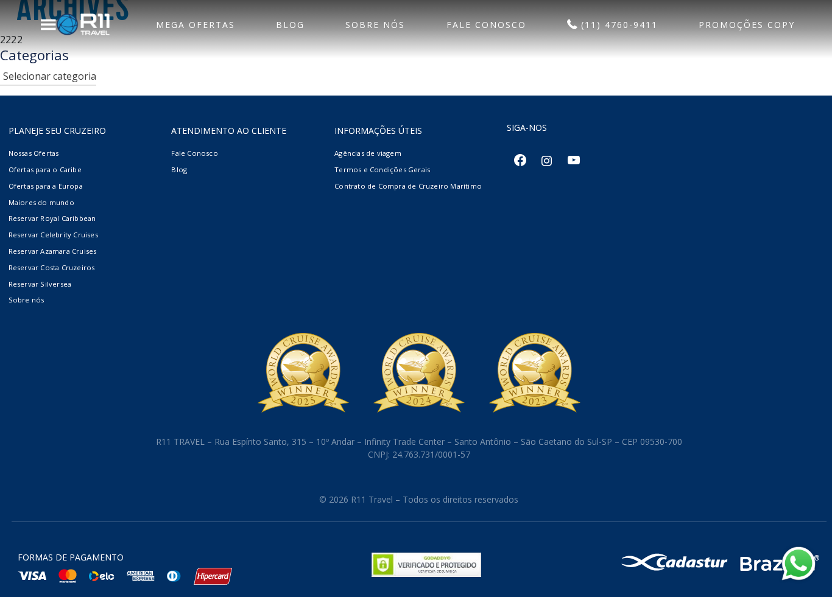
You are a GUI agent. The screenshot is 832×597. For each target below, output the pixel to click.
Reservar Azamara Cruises (53, 251)
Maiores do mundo (41, 202)
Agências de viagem (367, 153)
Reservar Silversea (40, 283)
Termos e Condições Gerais (382, 169)
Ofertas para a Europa (46, 185)
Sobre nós (26, 299)
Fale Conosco (194, 153)
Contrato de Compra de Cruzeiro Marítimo (408, 185)
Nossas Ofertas (34, 153)
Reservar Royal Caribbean (52, 218)
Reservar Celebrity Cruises (53, 234)
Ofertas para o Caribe (45, 169)
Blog (179, 169)
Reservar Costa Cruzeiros (52, 267)
